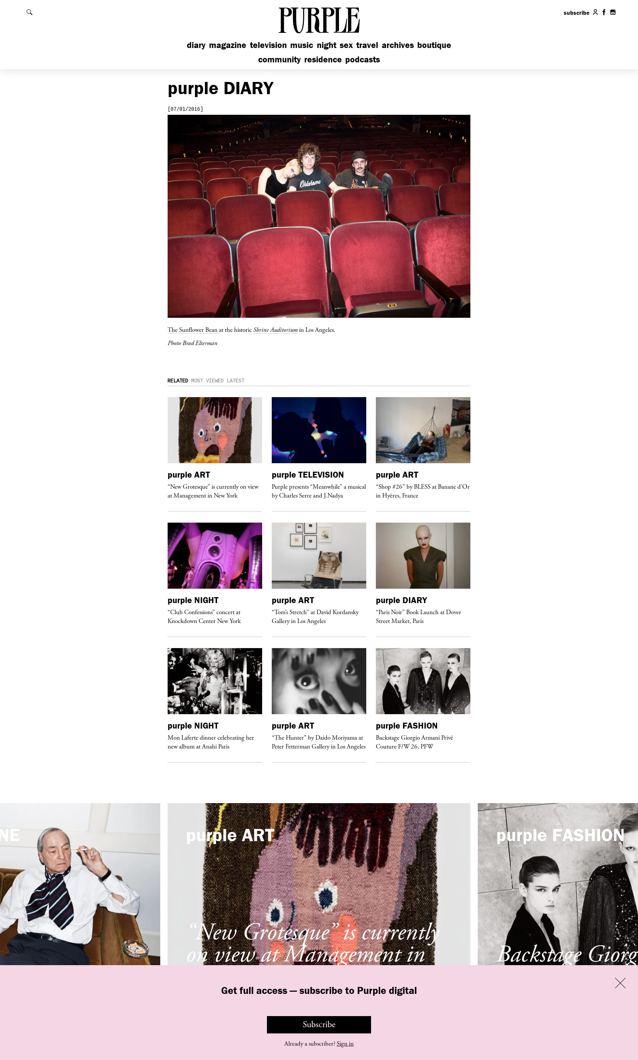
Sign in (345, 1044)
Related (178, 381)
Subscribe (319, 1024)
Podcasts (362, 59)
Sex (346, 44)
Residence (323, 59)
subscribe (577, 13)
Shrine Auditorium (275, 329)
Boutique (434, 44)
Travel (367, 44)
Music (301, 44)
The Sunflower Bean (192, 329)
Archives (398, 44)
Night (326, 44)
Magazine (227, 44)
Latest (235, 381)
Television (268, 44)
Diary (196, 44)
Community (279, 59)
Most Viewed (207, 381)
